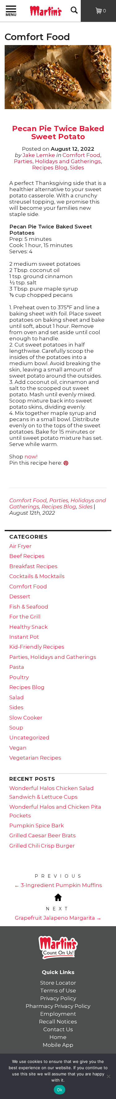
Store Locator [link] (58, 983)
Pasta (16, 667)
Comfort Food (81, 155)
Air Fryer (20, 546)
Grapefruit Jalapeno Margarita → (58, 918)
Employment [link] (58, 1014)
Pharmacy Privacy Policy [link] (58, 1006)
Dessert (19, 596)
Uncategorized (29, 737)
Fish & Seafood (28, 607)
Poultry (19, 677)
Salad (16, 697)
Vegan (18, 748)
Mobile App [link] (58, 1045)
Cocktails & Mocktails (37, 576)
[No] (108, 1076)
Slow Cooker (25, 718)
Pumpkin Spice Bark (36, 825)
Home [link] (58, 1037)
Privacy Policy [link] (58, 998)
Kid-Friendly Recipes (36, 647)
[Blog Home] (58, 897)
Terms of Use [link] (58, 990)
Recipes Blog (49, 167)
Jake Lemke (39, 155)
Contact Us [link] (58, 1029)
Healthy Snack (28, 627)
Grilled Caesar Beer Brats (42, 835)
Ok (59, 1089)
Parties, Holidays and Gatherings (57, 161)
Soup (16, 727)
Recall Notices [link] (58, 1022)
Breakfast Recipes (33, 566)
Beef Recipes (27, 556)
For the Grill (25, 617)
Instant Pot (24, 637)
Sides (77, 167)
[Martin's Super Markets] (46, 10)
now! (30, 456)
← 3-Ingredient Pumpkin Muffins (58, 885)
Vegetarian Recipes (35, 758)
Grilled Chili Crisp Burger (42, 846)
